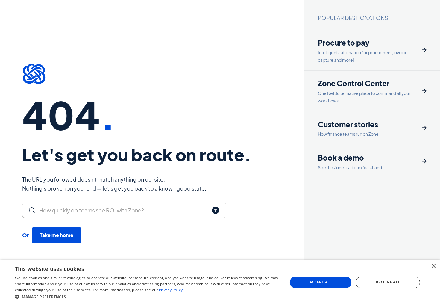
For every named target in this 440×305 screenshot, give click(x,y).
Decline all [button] (388, 282)
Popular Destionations (353, 17)
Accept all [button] (320, 282)
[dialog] (220, 282)
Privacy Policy (171, 289)
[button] (147, 297)
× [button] (433, 266)
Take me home (56, 235)
